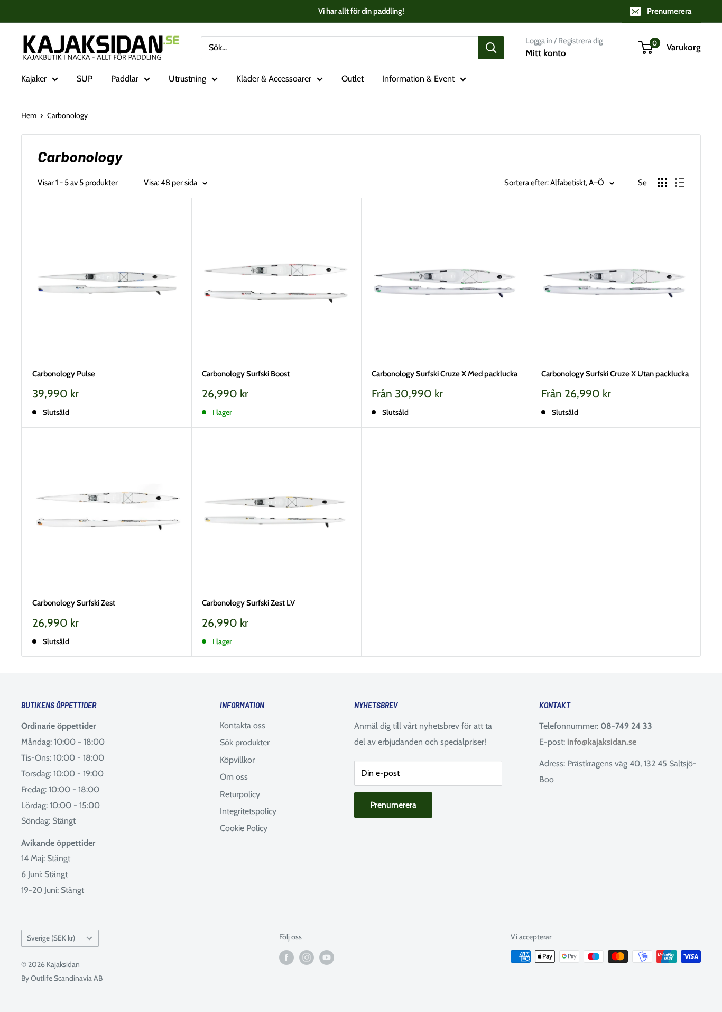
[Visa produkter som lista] (679, 182)
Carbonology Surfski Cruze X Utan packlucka (615, 373)
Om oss (234, 777)
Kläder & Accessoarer (273, 79)
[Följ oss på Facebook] (286, 957)
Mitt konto (545, 53)
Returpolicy (240, 794)
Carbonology (67, 115)
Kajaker (34, 79)
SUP (84, 79)
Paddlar (124, 79)
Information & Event (418, 79)
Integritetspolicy (248, 811)
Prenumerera (669, 11)
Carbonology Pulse (63, 373)
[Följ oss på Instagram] (306, 957)
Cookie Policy (243, 828)
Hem (28, 115)
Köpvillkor (237, 760)
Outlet (352, 79)
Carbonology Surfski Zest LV (248, 603)
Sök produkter (245, 742)
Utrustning (187, 79)
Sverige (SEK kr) (51, 938)
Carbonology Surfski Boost (246, 373)
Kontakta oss (242, 725)
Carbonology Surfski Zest (73, 603)
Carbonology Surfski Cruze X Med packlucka (444, 373)
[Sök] (491, 47)
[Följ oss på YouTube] (326, 957)
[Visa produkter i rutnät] (662, 182)
